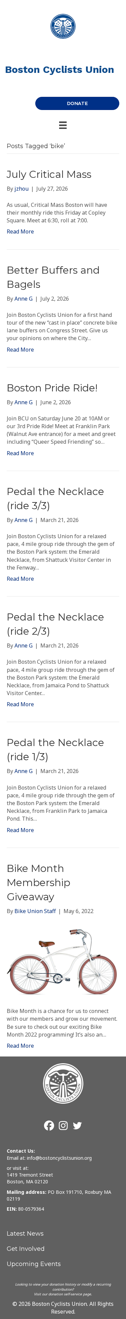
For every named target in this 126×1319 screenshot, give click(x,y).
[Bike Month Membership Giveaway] (63, 960)
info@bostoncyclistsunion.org (59, 1158)
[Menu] (62, 125)
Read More (20, 231)
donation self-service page (69, 1294)
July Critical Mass (49, 174)
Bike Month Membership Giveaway (38, 882)
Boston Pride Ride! (52, 388)
